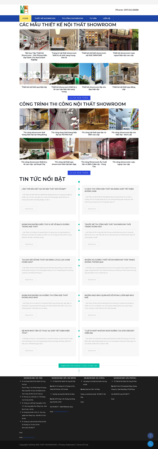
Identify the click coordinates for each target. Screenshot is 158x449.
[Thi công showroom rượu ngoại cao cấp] (124, 148)
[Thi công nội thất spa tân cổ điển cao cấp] (94, 119)
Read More (29, 209)
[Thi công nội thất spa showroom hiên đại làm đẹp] (64, 148)
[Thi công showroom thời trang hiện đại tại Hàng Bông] (34, 119)
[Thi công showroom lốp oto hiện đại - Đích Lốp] (124, 119)
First (71, 365)
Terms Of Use (82, 445)
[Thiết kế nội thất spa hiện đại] (34, 73)
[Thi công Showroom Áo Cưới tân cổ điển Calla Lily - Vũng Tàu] (94, 148)
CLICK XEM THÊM (79, 98)
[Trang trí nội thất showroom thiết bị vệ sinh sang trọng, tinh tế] (64, 39)
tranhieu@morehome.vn (29, 437)
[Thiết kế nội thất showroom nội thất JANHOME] (94, 39)
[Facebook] (150, 436)
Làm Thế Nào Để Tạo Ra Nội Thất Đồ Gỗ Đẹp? (44, 189)
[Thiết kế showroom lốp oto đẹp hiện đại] (94, 73)
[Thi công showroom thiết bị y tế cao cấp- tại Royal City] (34, 148)
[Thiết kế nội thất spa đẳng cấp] (124, 73)
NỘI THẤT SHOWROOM (46, 445)
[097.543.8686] (150, 444)
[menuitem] (25, 18)
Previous (77, 365)
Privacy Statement (67, 445)
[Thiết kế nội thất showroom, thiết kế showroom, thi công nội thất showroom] (24, 10)
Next (91, 365)
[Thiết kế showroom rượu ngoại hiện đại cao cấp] (124, 39)
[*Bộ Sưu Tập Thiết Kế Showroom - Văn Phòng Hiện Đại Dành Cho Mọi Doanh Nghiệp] (34, 39)
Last (95, 365)
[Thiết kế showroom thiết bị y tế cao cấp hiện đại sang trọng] (64, 73)
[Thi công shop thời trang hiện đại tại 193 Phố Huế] (64, 119)
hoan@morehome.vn (61, 411)
